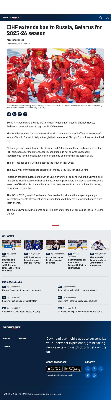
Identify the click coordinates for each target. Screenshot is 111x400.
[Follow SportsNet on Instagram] (88, 375)
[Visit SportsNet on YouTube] (94, 369)
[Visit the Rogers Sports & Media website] (16, 394)
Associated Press (15, 40)
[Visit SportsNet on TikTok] (94, 375)
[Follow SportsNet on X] (88, 369)
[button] (100, 17)
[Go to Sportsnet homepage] (12, 18)
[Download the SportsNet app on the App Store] (54, 369)
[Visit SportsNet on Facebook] (101, 369)
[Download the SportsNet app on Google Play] (72, 369)
